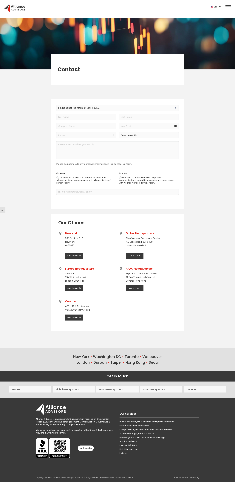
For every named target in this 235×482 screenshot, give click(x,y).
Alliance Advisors (52, 477)
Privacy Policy (181, 477)
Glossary (194, 477)
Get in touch (117, 376)
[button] (228, 6)
